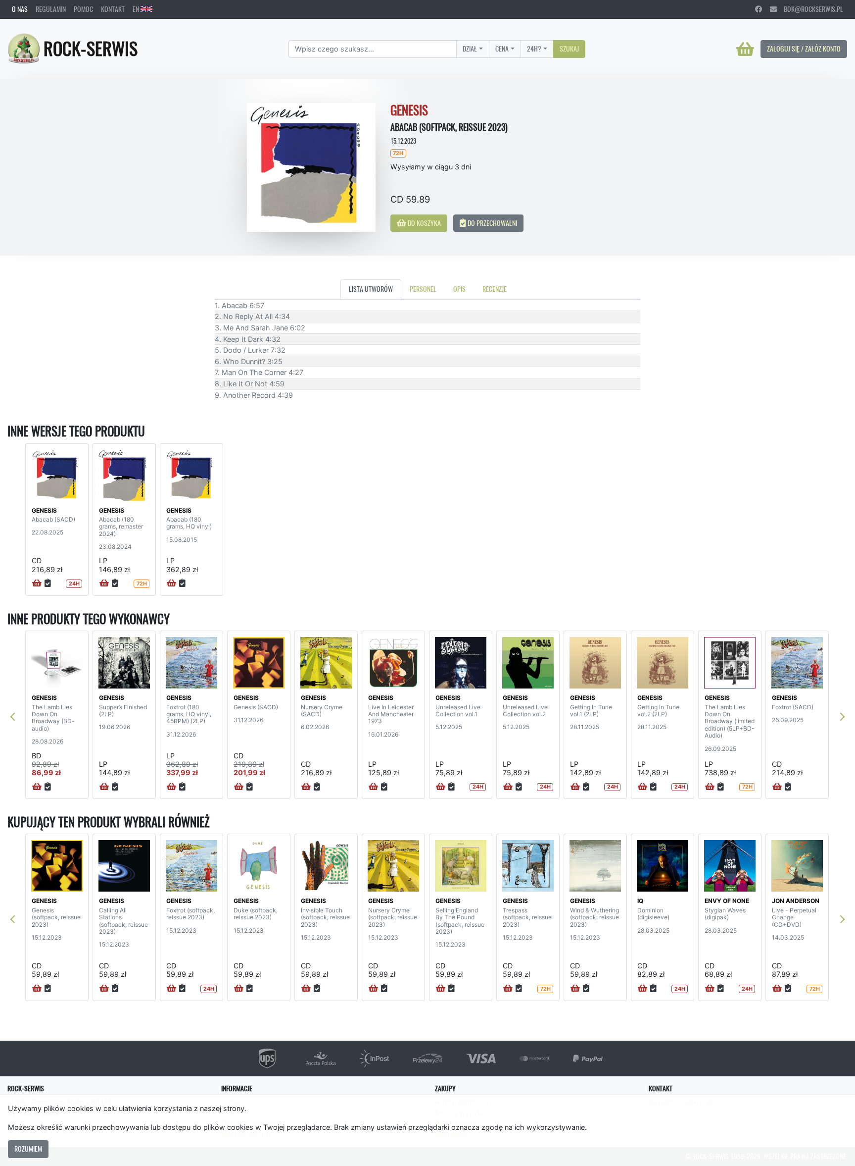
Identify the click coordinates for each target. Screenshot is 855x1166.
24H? (534, 48)
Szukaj (569, 48)
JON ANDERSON (795, 900)
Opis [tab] (459, 289)
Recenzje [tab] (494, 289)
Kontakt (113, 9)
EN (137, 9)
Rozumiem (28, 1149)
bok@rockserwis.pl (810, 9)
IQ (640, 900)
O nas (20, 9)
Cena (502, 48)
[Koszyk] (745, 49)
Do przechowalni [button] (491, 223)
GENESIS (44, 510)
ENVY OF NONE (727, 900)
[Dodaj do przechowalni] (47, 583)
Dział (470, 48)
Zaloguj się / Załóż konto (804, 48)
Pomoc (83, 9)
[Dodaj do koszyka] (37, 583)
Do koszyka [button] (423, 223)
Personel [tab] (423, 289)
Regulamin (51, 9)
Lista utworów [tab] (371, 289)
